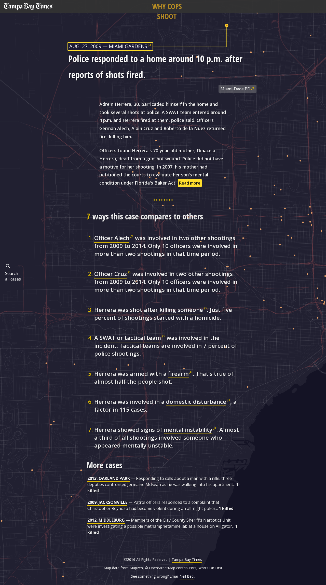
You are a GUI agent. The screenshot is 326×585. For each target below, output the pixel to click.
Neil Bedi (187, 576)
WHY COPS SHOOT (167, 11)
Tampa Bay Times (187, 559)
